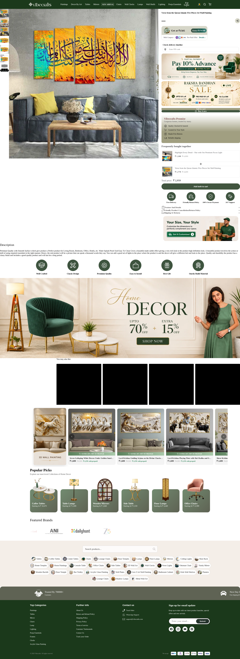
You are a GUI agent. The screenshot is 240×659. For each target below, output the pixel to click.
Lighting (161, 4)
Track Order (130, 610)
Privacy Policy (81, 622)
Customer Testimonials (84, 629)
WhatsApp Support (132, 615)
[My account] (199, 4)
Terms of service (82, 625)
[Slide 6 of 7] (4, 58)
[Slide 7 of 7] (4, 67)
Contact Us (80, 633)
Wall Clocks (129, 4)
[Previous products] (71, 436)
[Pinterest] (191, 629)
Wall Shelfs (150, 4)
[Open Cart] (209, 4)
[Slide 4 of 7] (4, 40)
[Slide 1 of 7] (4, 13)
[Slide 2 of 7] (4, 22)
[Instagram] (178, 629)
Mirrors (96, 4)
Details (201, 37)
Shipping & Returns (172, 213)
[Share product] (237, 20)
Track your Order (82, 637)
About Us (79, 610)
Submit (203, 621)
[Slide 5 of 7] (4, 49)
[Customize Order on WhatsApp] (200, 228)
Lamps (140, 4)
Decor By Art (76, 4)
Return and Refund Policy (85, 614)
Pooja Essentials (174, 4)
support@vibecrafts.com (134, 619)
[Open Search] (204, 4)
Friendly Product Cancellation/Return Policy (182, 210)
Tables (87, 4)
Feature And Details (173, 207)
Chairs (118, 4)
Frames (32, 637)
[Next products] (223, 436)
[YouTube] (185, 629)
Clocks (32, 640)
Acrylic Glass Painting (38, 644)
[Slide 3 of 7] (4, 31)
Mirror (32, 618)
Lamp (32, 625)
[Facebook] (171, 629)
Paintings (64, 4)
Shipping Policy (82, 618)
